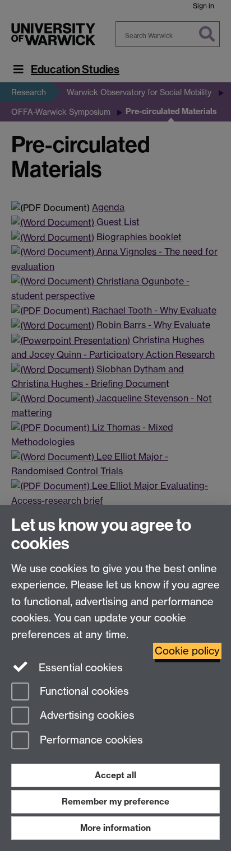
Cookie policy (187, 650)
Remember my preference (115, 801)
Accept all (115, 775)
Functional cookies (83, 691)
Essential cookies (79, 667)
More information (115, 827)
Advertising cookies (86, 715)
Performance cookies (90, 740)
